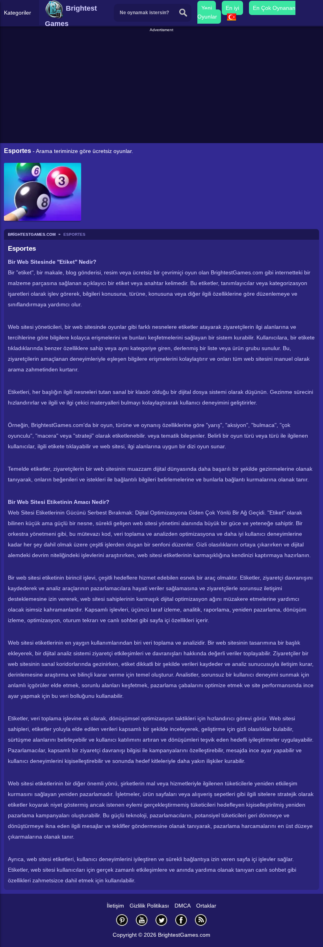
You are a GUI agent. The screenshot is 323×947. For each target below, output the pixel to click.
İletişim (115, 905)
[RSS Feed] (201, 920)
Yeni (206, 8)
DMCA (182, 905)
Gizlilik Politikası (149, 905)
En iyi (232, 8)
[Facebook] (181, 920)
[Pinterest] (122, 920)
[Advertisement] (162, 88)
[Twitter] (161, 920)
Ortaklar (206, 905)
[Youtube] (142, 920)
